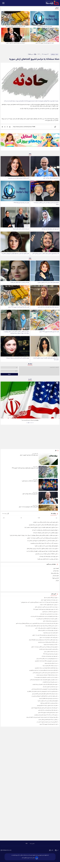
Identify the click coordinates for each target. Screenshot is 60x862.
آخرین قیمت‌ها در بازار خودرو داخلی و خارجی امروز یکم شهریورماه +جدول (44, 708)
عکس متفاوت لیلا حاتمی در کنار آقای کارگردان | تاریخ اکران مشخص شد (15, 253)
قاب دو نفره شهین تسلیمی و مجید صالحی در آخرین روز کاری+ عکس (45, 253)
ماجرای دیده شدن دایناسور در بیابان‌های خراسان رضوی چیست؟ (45, 677)
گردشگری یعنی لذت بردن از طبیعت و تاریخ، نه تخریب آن (47, 722)
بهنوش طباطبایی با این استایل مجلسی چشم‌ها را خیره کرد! (17, 358)
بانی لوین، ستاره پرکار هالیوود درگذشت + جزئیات (48, 604)
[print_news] (10, 127)
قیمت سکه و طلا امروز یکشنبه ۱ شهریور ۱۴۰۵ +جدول (15, 26)
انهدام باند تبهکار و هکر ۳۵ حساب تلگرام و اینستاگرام (47, 630)
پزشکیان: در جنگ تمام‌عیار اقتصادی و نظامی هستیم (48, 719)
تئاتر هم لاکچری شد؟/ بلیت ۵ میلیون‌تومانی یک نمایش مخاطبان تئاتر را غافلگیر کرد (42, 691)
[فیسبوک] (7, 127)
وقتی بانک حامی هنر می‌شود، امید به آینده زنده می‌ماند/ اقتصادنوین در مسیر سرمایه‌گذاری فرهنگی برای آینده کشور (36, 623)
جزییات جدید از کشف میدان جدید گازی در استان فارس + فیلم (46, 607)
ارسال (9, 374)
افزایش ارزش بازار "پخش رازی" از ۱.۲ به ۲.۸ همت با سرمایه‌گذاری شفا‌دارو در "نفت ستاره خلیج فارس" (39, 602)
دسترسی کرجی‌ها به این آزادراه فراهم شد (50, 682)
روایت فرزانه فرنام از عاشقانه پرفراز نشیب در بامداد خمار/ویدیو (46, 668)
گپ (57, 850)
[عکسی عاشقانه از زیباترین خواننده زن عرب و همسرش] (15, 166)
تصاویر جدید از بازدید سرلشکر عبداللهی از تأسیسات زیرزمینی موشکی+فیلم (42, 548)
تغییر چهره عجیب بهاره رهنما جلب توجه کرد (50, 229)
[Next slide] (57, 397)
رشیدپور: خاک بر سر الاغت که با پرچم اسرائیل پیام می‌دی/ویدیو (44, 543)
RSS (26, 843)
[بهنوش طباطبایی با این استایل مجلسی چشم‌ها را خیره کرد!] (15, 346)
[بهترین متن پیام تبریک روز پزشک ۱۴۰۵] (44, 18)
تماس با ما (32, 843)
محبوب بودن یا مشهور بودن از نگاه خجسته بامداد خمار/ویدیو (46, 661)
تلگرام (52, 850)
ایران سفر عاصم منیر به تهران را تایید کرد (50, 686)
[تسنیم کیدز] (30, 140)
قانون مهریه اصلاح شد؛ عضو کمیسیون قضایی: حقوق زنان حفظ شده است (42, 551)
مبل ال (57, 580)
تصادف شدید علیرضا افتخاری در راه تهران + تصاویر (15, 43)
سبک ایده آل (56, 571)
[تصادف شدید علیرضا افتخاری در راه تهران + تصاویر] (15, 35)
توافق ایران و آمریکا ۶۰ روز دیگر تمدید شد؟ (30, 420)
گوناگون (57, 8)
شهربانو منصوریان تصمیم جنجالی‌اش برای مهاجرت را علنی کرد (45, 530)
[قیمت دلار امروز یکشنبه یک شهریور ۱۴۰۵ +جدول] (44, 35)
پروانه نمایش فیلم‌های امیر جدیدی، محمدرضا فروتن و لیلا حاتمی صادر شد (44, 616)
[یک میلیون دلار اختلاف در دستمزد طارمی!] (48, 485)
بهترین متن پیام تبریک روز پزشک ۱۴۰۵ (44, 26)
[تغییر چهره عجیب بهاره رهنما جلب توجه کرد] (44, 217)
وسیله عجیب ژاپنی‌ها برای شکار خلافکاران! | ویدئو (48, 698)
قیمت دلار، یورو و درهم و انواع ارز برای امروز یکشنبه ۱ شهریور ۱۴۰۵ (25, 468)
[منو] (3, 3)
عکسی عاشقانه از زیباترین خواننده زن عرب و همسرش (18, 178)
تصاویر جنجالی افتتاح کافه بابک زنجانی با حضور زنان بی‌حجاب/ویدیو (43, 525)
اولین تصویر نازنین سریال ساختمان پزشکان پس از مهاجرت (45, 522)
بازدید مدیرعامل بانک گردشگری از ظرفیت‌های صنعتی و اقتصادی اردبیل (44, 694)
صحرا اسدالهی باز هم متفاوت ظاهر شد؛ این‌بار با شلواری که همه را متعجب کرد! (46, 359)
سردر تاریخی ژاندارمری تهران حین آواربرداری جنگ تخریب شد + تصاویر (44, 635)
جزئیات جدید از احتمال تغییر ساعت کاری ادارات (48, 614)
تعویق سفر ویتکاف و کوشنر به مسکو (50, 597)
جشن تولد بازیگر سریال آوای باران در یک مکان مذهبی (48, 307)
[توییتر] (2, 127)
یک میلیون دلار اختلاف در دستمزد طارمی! (30, 481)
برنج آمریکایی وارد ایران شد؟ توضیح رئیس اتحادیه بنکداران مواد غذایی (44, 689)
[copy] (55, 126)
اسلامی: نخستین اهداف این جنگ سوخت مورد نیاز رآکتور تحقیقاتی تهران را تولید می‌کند (41, 626)
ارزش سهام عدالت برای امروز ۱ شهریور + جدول (29, 455)
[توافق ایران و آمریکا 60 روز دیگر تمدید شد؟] (30, 400)
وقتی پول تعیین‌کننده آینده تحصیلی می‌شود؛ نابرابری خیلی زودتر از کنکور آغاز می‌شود (41, 717)
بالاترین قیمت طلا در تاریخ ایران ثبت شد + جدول (28, 507)
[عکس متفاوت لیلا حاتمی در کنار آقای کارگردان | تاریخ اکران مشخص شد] (15, 242)
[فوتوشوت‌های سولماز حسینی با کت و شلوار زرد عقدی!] (44, 271)
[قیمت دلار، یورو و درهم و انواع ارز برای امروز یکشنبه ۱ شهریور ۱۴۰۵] (48, 472)
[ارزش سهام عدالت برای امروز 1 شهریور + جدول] (48, 459)
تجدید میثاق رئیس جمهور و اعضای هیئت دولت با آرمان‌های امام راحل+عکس (43, 679)
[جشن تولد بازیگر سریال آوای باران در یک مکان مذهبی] (44, 295)
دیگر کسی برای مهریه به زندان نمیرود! (50, 644)
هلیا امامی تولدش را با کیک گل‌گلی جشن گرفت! (19, 282)
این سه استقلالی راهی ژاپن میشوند (51, 663)
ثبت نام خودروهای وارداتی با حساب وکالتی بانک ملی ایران (46, 658)
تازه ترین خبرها (56, 578)
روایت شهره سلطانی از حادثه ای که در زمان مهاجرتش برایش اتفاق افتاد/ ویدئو (43, 640)
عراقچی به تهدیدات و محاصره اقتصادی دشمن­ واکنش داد (46, 618)
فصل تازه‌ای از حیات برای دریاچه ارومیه (50, 633)
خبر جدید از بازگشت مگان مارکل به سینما (21, 229)
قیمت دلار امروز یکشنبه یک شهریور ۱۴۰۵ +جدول (44, 43)
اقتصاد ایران (56, 568)
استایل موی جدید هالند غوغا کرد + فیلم (51, 178)
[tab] (32, 422)
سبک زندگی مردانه (55, 573)
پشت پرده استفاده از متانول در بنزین (50, 651)
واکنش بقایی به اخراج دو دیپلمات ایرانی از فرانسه (48, 649)
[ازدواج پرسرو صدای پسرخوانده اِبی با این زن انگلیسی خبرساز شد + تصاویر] (44, 191)
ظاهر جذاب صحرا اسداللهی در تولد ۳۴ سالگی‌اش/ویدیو (47, 705)
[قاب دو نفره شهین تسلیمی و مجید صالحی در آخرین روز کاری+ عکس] (44, 242)
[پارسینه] (51, 3)
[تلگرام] (5, 127)
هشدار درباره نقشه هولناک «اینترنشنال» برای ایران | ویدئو (47, 675)
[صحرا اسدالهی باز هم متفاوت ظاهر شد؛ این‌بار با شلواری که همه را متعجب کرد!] (44, 346)
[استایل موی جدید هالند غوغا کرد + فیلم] (44, 166)
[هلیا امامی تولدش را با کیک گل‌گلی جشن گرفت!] (15, 271)
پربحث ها (4, 513)
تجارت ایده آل (56, 576)
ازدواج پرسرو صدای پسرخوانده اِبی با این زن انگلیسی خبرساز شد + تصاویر (46, 203)
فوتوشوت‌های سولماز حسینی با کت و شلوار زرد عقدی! (48, 282)
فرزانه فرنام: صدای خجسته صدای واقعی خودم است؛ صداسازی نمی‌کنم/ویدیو (43, 670)
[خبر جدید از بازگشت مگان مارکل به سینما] (15, 217)
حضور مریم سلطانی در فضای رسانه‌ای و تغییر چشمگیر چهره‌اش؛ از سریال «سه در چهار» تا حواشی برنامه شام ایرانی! (16, 332)
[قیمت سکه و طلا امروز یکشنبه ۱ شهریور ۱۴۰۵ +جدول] (15, 18)
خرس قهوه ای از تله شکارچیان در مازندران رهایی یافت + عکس (46, 628)
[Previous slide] (3, 397)
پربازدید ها (53, 513)
